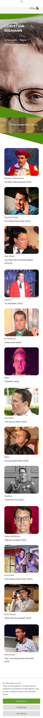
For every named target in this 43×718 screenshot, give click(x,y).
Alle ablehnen (21, 713)
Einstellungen (21, 707)
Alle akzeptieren (21, 701)
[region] (21, 698)
